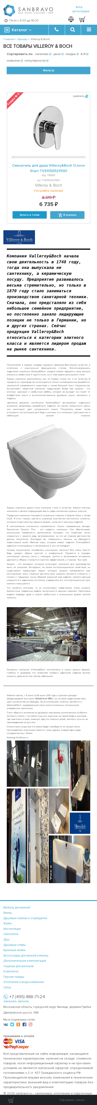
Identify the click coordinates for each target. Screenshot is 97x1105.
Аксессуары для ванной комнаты (25, 955)
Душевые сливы (14, 945)
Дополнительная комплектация (24, 961)
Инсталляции (12, 929)
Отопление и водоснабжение (23, 982)
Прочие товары (13, 977)
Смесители (10, 934)
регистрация (80, 11)
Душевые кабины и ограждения (25, 918)
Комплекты (10, 971)
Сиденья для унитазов (18, 966)
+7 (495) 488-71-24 (27, 997)
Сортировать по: (20, 54)
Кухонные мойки (14, 950)
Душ (6, 939)
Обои (7, 987)
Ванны (7, 913)
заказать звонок (16, 1001)
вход (79, 7)
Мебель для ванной (16, 907)
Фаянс (7, 923)
